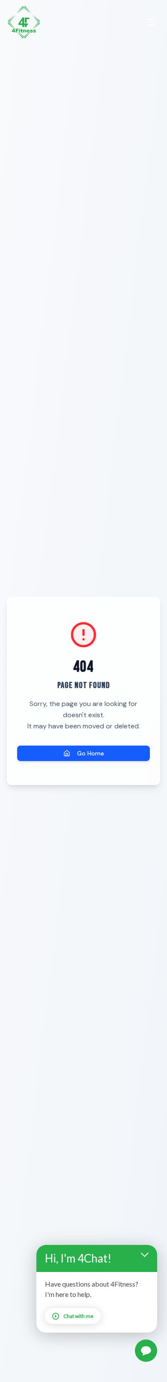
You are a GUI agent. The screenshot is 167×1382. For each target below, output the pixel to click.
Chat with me (78, 1316)
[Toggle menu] (151, 22)
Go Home (90, 753)
